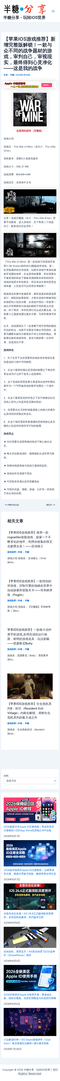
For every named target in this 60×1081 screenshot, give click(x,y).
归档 (6, 775)
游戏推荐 (11, 552)
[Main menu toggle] (53, 11)
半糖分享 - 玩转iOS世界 (24, 17)
